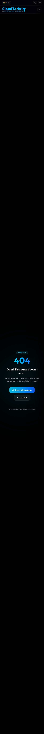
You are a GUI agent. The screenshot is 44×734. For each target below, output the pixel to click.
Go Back (23, 398)
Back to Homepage (23, 390)
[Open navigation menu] (39, 9)
